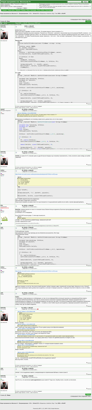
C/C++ (30, 13)
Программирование (23, 13)
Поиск (28, 10)
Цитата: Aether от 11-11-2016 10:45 (26, 311)
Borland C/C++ (36, 13)
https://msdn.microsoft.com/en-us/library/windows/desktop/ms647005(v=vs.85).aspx (36, 271)
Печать (88, 21)
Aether (2, 170)
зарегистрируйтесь (5, 5)
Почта (38, 10)
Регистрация (48, 10)
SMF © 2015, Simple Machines (52, 408)
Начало (5, 10)
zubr (2, 227)
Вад (53, 13)
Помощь (23, 10)
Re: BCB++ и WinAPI (27, 109)
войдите (23, 4)
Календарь (33, 10)
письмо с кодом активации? (15, 6)
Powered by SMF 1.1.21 (38, 408)
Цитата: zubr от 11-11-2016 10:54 (26, 352)
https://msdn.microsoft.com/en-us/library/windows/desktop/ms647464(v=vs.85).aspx (36, 174)
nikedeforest (48, 13)
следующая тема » (86, 19)
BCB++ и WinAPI (61, 13)
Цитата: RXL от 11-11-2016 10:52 (26, 340)
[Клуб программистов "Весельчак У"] (1, 223)
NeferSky (3, 26)
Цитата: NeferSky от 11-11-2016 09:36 (27, 113)
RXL (2, 205)
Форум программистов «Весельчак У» (9, 13)
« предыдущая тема (75, 19)
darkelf (2, 109)
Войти (42, 10)
